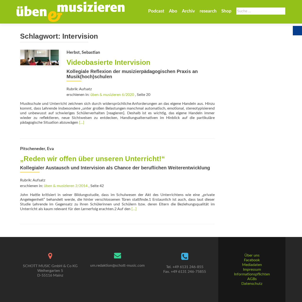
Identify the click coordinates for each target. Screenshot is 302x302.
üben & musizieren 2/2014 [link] (66, 186)
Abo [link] (173, 11)
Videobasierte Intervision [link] (108, 62)
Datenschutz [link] (251, 284)
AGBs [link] (252, 279)
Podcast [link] (156, 11)
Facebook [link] (252, 260)
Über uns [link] (252, 255)
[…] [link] (81, 122)
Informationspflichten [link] (252, 274)
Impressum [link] (252, 269)
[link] (71, 12)
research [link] (208, 11)
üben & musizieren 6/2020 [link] (112, 95)
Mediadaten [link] (252, 265)
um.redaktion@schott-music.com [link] (117, 265)
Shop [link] (226, 11)
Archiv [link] (188, 11)
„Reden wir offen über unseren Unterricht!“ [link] (92, 159)
